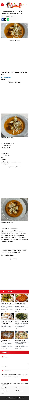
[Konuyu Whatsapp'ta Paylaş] (8, 19)
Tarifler (11, 16)
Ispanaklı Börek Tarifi (20, 340)
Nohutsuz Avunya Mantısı (5, 341)
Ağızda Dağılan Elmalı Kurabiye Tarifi (6, 322)
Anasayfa (4, 13)
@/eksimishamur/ (6, 77)
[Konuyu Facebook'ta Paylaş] (2, 19)
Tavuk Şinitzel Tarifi (20, 303)
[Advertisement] (14, 55)
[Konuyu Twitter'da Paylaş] (5, 19)
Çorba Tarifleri (9, 13)
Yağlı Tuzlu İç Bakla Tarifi (21, 321)
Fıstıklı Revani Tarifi (6, 303)
